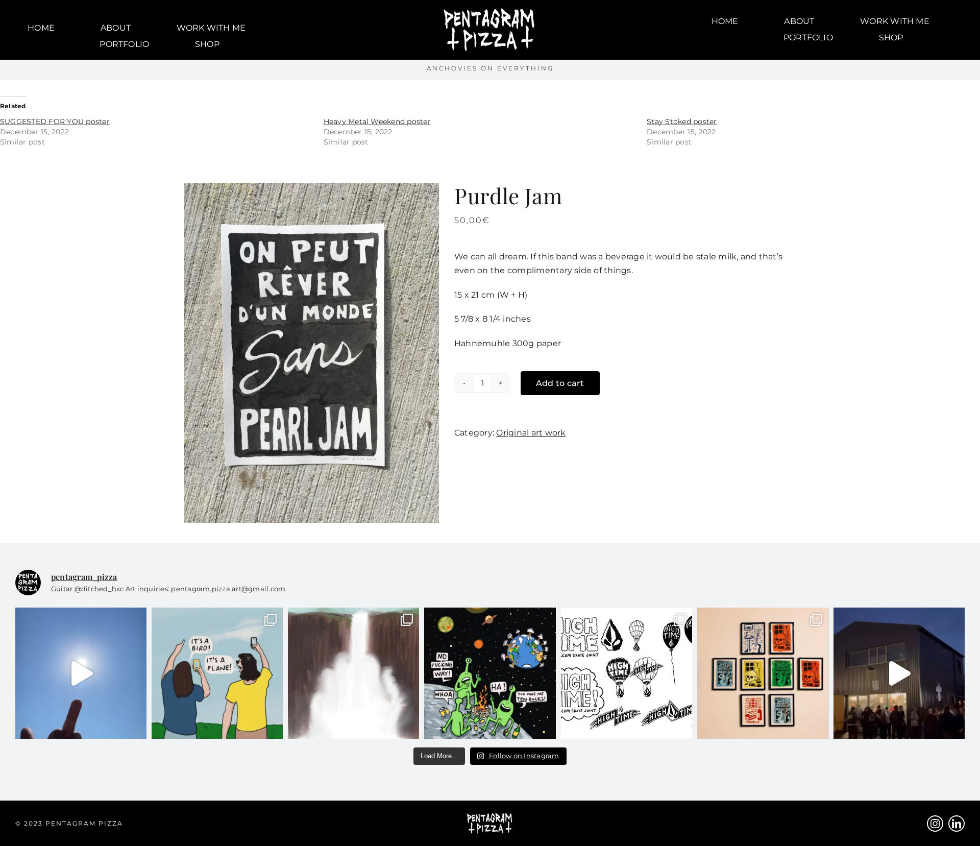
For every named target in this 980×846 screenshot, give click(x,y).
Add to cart (560, 383)
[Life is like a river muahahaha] (353, 673)
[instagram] (935, 823)
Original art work (531, 433)
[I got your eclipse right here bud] (80, 673)
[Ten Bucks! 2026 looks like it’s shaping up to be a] (489, 673)
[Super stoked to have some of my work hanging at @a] (762, 673)
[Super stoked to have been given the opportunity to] (626, 673)
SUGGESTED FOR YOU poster (55, 121)
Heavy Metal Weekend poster (377, 121)
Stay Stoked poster (682, 121)
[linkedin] (956, 823)
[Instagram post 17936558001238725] (217, 673)
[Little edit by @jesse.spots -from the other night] (899, 673)
